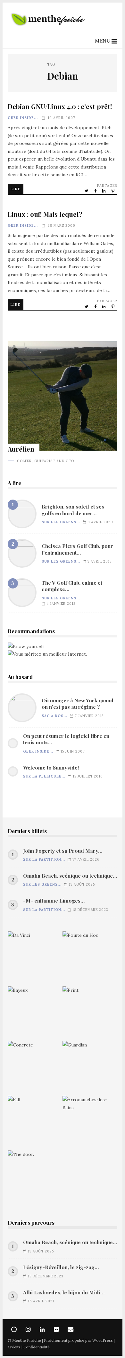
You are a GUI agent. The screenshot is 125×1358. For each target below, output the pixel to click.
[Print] (90, 1013)
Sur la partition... (44, 859)
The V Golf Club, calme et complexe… (22, 593)
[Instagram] (28, 1329)
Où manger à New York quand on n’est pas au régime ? (22, 708)
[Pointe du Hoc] (90, 958)
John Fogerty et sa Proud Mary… (62, 851)
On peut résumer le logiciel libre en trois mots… (66, 739)
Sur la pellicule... (44, 776)
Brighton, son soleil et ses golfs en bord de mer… (22, 514)
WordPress (102, 1340)
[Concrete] (35, 1068)
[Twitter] (14, 1329)
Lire (15, 188)
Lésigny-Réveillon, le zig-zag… (61, 1267)
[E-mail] (70, 1329)
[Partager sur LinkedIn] (104, 190)
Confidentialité (36, 1347)
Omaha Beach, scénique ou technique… (70, 875)
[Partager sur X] (87, 190)
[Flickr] (56, 1329)
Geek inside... (23, 117)
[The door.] (35, 1177)
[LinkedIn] (42, 1329)
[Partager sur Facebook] (95, 190)
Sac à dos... (54, 716)
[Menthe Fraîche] (48, 29)
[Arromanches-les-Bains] (90, 1123)
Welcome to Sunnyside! (51, 767)
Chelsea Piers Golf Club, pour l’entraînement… (22, 553)
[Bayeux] (35, 1013)
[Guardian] (90, 1068)
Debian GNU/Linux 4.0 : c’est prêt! (60, 106)
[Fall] (35, 1123)
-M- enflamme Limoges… (54, 900)
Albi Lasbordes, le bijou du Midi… (63, 1292)
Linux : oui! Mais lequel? (45, 214)
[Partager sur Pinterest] (113, 190)
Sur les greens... (61, 522)
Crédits (14, 1347)
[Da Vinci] (35, 958)
